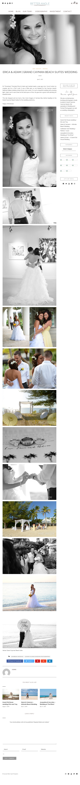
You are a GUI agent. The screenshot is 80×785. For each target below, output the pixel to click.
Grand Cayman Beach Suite (14, 650)
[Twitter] (66, 183)
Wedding (45, 68)
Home (10, 11)
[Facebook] (63, 183)
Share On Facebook (15, 661)
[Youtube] (7, 3)
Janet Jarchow (36, 68)
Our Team (27, 11)
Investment (55, 11)
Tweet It (30, 661)
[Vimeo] (9, 3)
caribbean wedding (17, 656)
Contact (67, 11)
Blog (18, 11)
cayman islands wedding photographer (37, 656)
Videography (41, 11)
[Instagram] (12, 3)
